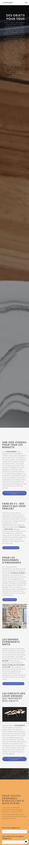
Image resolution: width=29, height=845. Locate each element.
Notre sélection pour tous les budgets (14, 493)
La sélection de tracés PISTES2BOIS (14, 759)
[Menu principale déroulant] (26, 2)
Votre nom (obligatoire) (11, 828)
